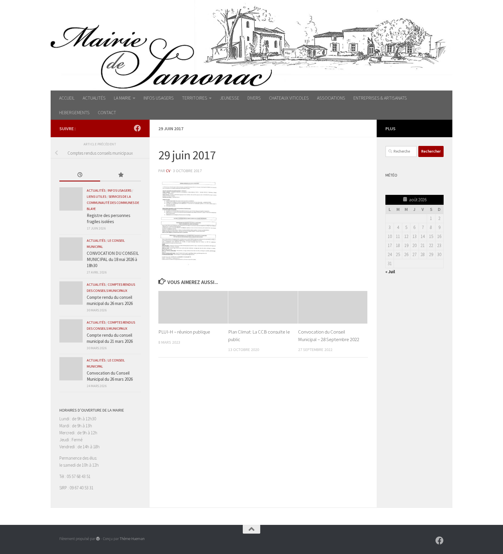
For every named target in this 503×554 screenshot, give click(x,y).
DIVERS (254, 98)
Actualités (96, 190)
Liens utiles (96, 196)
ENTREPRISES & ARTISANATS (380, 98)
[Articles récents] (79, 175)
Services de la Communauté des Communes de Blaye (113, 202)
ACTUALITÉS (94, 98)
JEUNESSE (229, 98)
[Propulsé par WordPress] (98, 539)
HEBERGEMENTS (74, 112)
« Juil (390, 271)
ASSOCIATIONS (331, 98)
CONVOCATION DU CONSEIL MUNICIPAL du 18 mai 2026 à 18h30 (113, 259)
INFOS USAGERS (159, 98)
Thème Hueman (132, 538)
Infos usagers (119, 190)
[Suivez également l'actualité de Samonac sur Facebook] (137, 128)
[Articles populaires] (120, 175)
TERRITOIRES (194, 98)
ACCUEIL (67, 98)
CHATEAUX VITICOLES (289, 98)
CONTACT (107, 112)
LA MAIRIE (122, 98)
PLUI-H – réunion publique (184, 332)
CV (168, 170)
